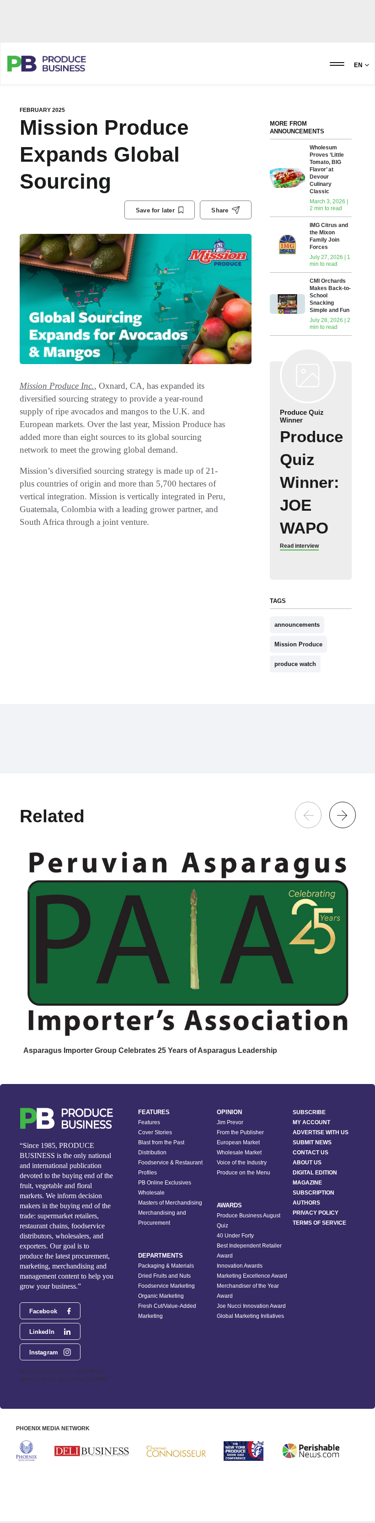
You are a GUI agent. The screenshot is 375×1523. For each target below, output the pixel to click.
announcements (297, 624)
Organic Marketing (161, 1296)
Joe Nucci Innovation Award (251, 1306)
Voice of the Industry (242, 1162)
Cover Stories (155, 1132)
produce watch (295, 664)
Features (149, 1122)
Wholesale (151, 1193)
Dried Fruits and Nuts (164, 1276)
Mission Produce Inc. (57, 386)
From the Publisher (240, 1132)
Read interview (299, 546)
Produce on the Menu (243, 1172)
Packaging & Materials (166, 1266)
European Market (238, 1142)
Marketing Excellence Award (252, 1276)
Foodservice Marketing (166, 1286)
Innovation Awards (239, 1266)
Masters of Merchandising (170, 1203)
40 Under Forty (235, 1235)
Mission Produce (298, 644)
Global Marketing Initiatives (250, 1316)
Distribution (152, 1152)
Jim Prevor (230, 1122)
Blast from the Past (161, 1142)
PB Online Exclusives (164, 1182)
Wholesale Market (239, 1152)
